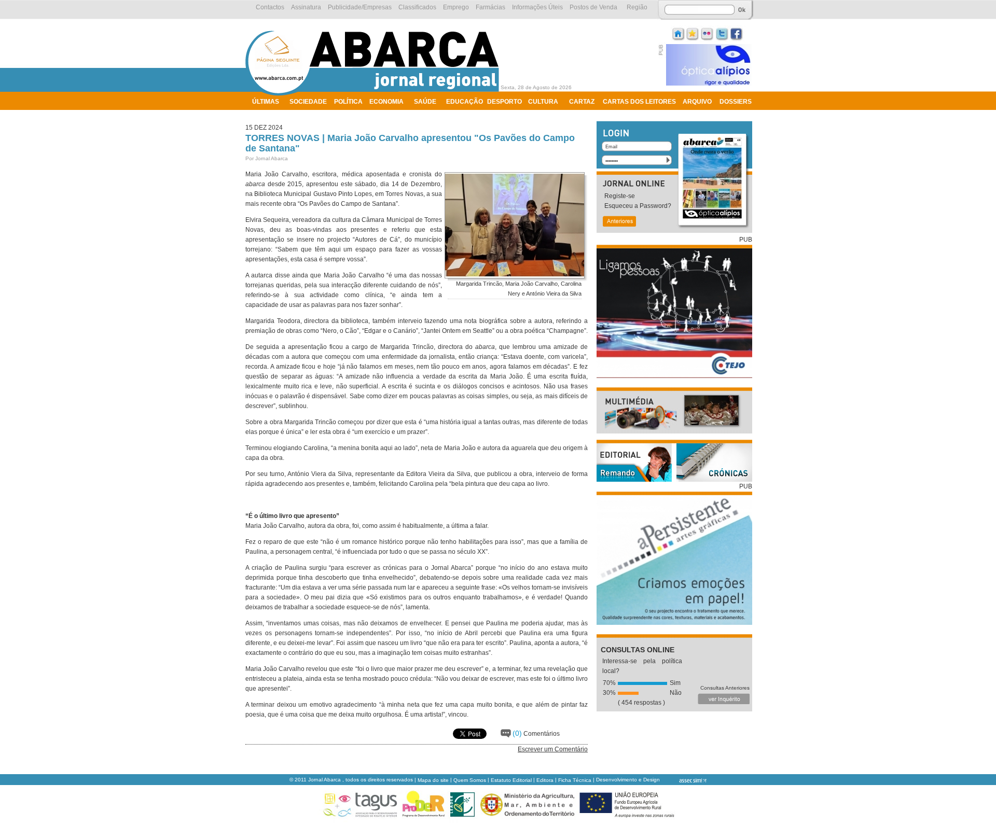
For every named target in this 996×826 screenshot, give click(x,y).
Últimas (265, 101)
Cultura (543, 101)
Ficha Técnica (574, 780)
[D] (693, 33)
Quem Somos (469, 780)
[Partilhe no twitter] (722, 33)
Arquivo (697, 101)
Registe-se (619, 196)
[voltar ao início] (375, 94)
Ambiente (268, 115)
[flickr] (707, 33)
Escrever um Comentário (553, 749)
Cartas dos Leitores (639, 101)
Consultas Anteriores (725, 688)
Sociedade (308, 101)
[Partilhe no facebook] (736, 33)
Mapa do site (433, 780)
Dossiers (736, 101)
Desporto (504, 101)
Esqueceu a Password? (637, 205)
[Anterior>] (619, 222)
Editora (545, 780)
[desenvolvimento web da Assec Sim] (684, 780)
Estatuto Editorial (511, 780)
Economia (386, 101)
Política (348, 101)
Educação (464, 101)
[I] (678, 33)
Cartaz (581, 101)
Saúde (425, 101)
